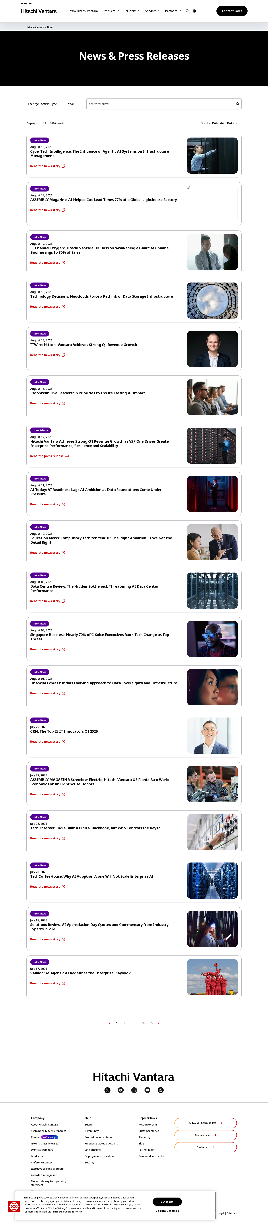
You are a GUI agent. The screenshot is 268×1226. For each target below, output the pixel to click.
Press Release (41, 430)
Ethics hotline (93, 1149)
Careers (35, 1137)
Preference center (41, 1162)
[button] (187, 11)
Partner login (146, 1149)
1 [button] (117, 1023)
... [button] (138, 1023)
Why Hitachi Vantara (84, 11)
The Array (144, 1137)
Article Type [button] (49, 104)
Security (89, 1162)
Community (91, 1131)
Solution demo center (151, 1156)
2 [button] (124, 1023)
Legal (220, 1213)
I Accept (167, 1201)
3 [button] (131, 1023)
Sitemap (232, 1213)
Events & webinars (42, 1149)
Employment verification (99, 1156)
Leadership (37, 1156)
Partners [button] (171, 11)
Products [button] (109, 11)
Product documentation (99, 1137)
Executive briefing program (47, 1168)
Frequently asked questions (101, 1143)
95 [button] (151, 1023)
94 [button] (143, 1023)
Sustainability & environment (48, 1131)
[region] (115, 1205)
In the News (40, 140)
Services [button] (150, 11)
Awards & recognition (44, 1175)
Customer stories (149, 1131)
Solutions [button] (130, 11)
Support (89, 1124)
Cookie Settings (167, 1211)
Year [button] (71, 104)
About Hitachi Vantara (44, 1124)
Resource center (148, 1124)
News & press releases (44, 1143)
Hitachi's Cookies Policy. (67, 1211)
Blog (141, 1143)
